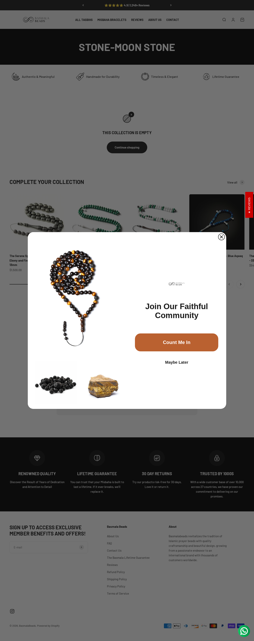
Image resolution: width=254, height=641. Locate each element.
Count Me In (176, 342)
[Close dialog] (221, 237)
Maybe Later (176, 362)
